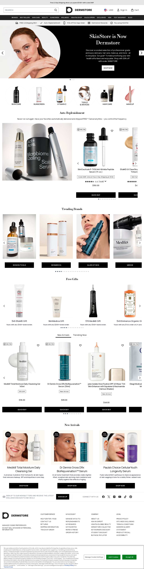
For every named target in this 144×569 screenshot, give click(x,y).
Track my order (47, 530)
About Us (95, 519)
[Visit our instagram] (114, 497)
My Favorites (71, 527)
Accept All (129, 557)
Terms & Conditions (125, 524)
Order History (72, 532)
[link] (122, 10)
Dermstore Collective (101, 527)
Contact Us (46, 521)
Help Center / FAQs (48, 519)
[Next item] (140, 378)
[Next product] (136, 163)
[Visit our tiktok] (125, 497)
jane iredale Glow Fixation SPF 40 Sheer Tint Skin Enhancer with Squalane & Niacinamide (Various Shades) (106, 386)
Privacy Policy (122, 519)
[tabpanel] (72, 378)
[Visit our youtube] (119, 497)
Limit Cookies (113, 557)
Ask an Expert (97, 521)
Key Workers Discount (100, 530)
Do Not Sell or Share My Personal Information (16, 529)
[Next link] (140, 243)
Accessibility (122, 535)
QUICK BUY (96, 195)
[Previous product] (78, 163)
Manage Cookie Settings (94, 557)
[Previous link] (4, 243)
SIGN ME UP (62, 497)
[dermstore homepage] (79, 10)
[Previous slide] (2, 52)
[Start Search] (55, 10)
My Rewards (71, 524)
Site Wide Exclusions (125, 521)
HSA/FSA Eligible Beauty (101, 524)
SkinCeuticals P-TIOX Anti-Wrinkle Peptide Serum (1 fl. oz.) (96, 170)
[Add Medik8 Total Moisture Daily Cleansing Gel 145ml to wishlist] (38, 345)
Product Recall (123, 532)
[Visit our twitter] (109, 497)
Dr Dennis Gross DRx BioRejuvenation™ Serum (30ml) (64, 385)
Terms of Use (8, 567)
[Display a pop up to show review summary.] (105, 181)
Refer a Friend (72, 530)
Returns (44, 524)
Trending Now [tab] (80, 335)
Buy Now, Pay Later (99, 535)
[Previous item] (4, 378)
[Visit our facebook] (103, 497)
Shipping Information (50, 527)
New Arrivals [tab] (63, 335)
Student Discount (99, 532)
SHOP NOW (108, 68)
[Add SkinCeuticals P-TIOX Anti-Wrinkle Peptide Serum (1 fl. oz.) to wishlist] (112, 131)
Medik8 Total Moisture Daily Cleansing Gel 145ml (22, 385)
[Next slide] (141, 52)
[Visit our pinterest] (130, 497)
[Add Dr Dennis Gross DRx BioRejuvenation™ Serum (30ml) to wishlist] (80, 345)
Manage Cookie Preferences (14, 525)
